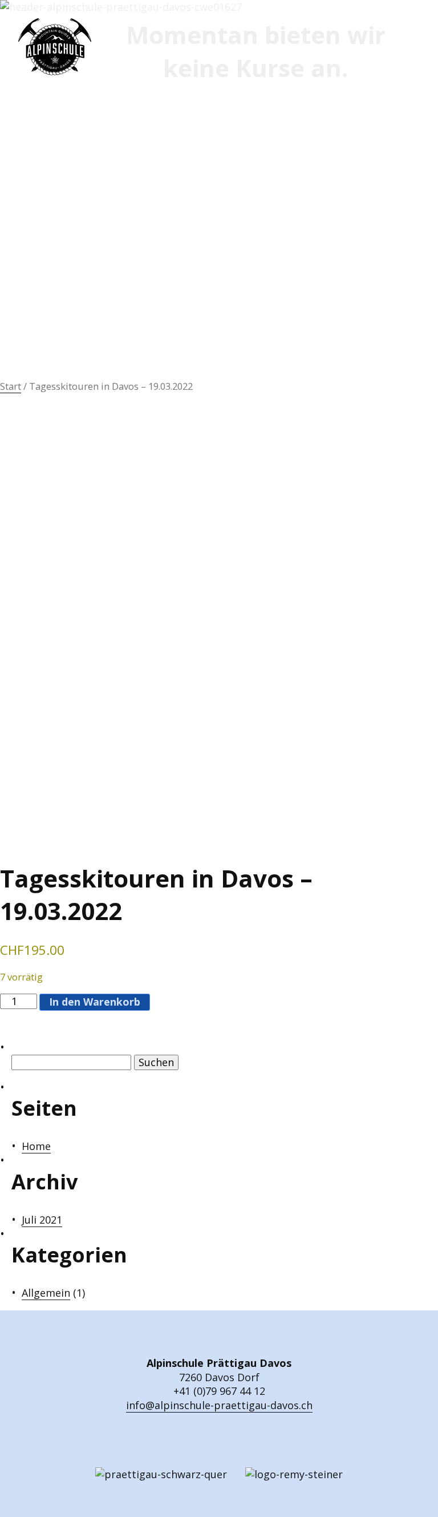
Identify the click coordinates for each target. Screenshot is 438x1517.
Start (10, 386)
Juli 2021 (42, 1219)
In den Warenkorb (94, 1001)
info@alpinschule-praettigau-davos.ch (219, 1405)
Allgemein (46, 1293)
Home (36, 1146)
